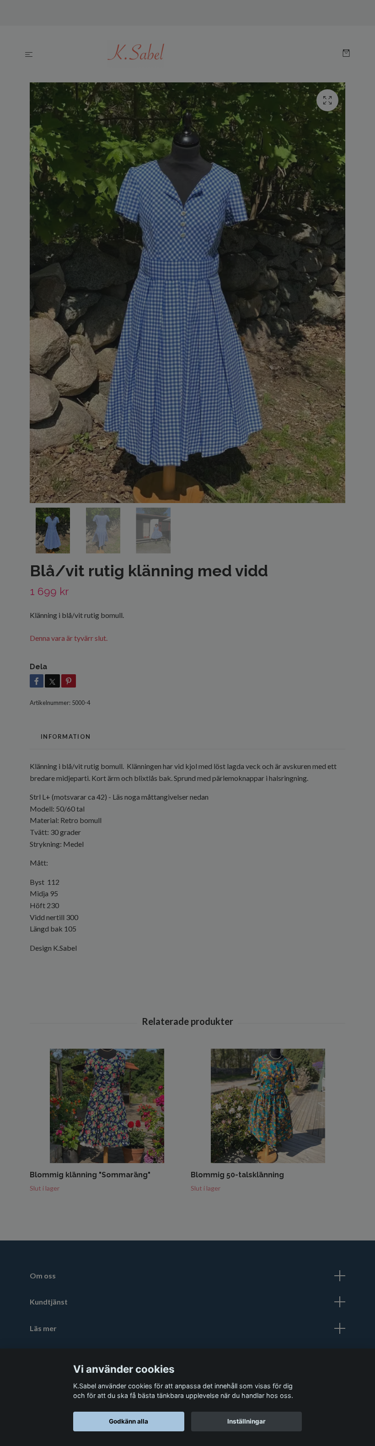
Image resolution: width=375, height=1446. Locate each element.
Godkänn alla (128, 1421)
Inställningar (246, 1421)
